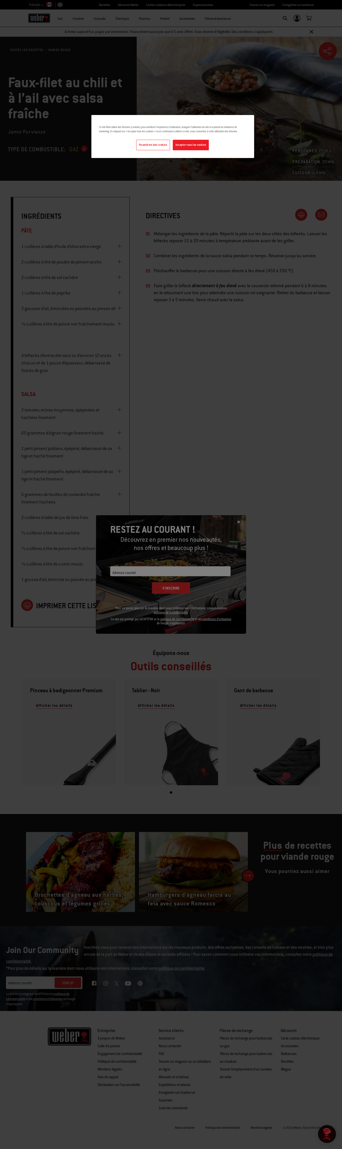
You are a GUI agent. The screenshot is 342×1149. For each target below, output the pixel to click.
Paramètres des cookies (153, 144)
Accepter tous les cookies (191, 144)
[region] (172, 136)
